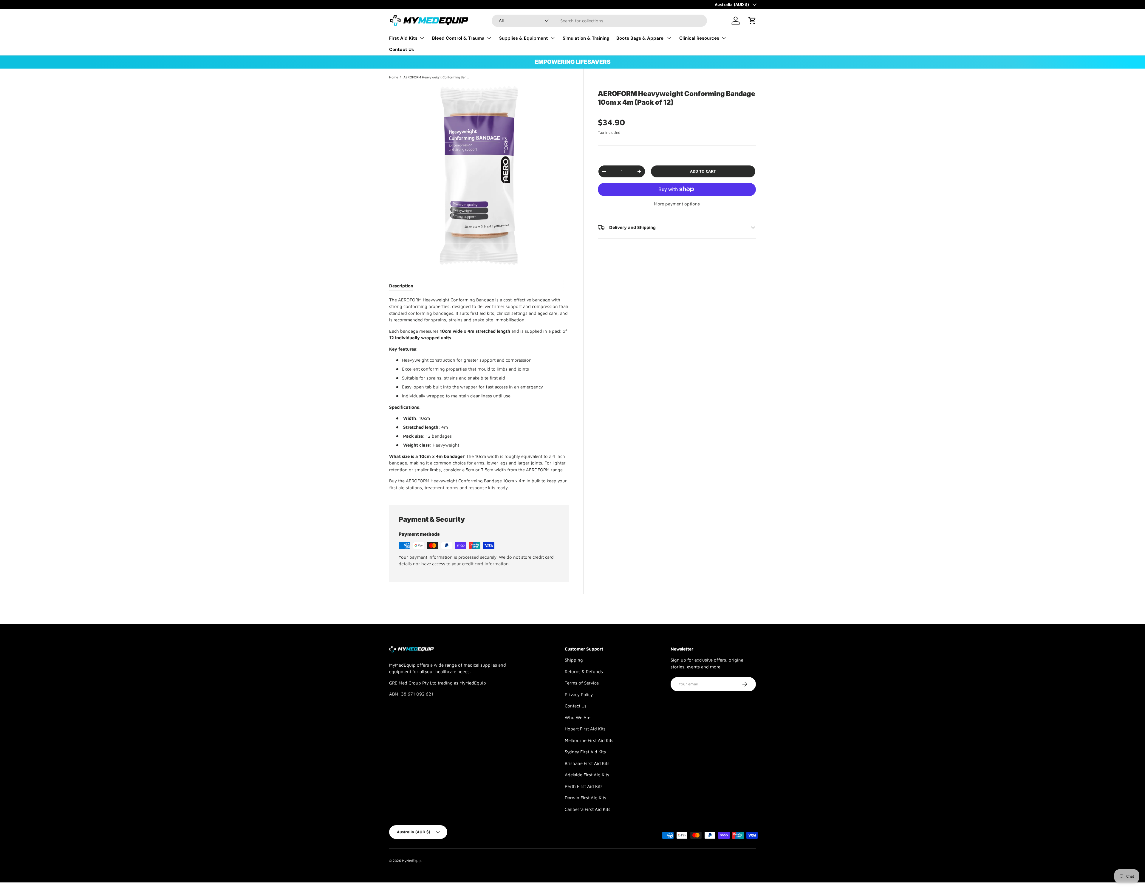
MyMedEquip (411, 860)
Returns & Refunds (584, 671)
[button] (752, 20)
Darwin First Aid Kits (585, 797)
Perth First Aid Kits (584, 786)
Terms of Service (582, 682)
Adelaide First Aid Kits (587, 774)
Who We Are (577, 717)
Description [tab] (401, 285)
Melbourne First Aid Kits (589, 740)
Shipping (574, 659)
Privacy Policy (579, 694)
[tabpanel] (479, 394)
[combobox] (599, 21)
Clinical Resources (699, 38)
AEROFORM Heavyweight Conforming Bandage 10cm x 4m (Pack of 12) (437, 77)
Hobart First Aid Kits (585, 728)
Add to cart (703, 171)
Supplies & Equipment (523, 38)
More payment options (677, 203)
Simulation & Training (586, 38)
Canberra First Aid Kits (587, 809)
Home (393, 77)
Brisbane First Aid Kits (587, 763)
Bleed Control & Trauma (458, 38)
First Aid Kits (403, 38)
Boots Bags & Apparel (640, 38)
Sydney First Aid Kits (585, 751)
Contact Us (401, 49)
